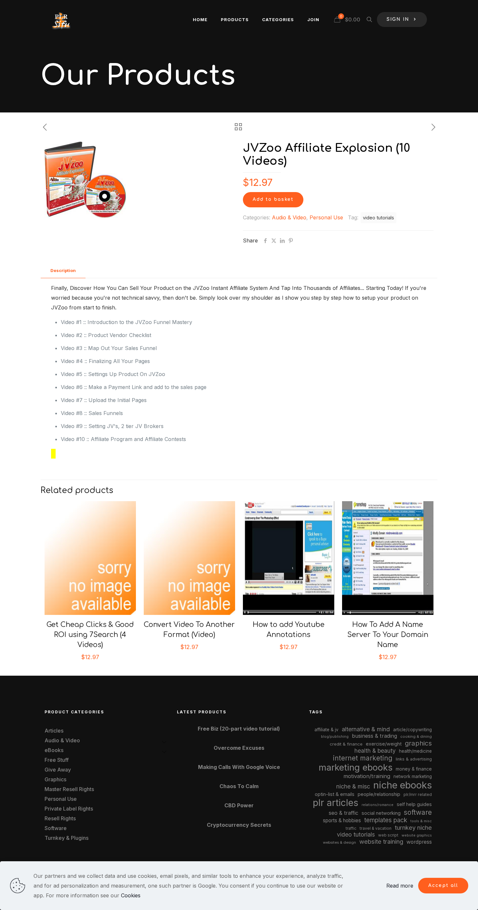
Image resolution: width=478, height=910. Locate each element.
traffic (351, 828)
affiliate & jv (326, 729)
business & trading (374, 736)
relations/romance (377, 804)
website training (381, 841)
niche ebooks (402, 785)
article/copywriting (412, 729)
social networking (381, 813)
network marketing (412, 776)
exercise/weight (384, 744)
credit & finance (346, 744)
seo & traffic (343, 813)
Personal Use (326, 217)
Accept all (443, 885)
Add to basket (273, 199)
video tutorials (378, 217)
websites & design (339, 842)
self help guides (414, 804)
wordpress (419, 842)
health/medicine (415, 751)
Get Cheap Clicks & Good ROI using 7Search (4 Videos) (90, 635)
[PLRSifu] (61, 19)
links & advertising (414, 759)
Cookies (130, 895)
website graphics (417, 835)
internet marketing (362, 758)
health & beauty (375, 750)
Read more (399, 885)
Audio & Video (289, 217)
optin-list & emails (334, 794)
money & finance (414, 769)
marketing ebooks (355, 767)
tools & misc (421, 821)
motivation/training (366, 776)
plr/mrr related (418, 794)
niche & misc (353, 786)
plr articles (335, 802)
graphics (418, 743)
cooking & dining (416, 736)
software (418, 812)
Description (63, 270)
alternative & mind (366, 729)
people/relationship (379, 794)
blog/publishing (335, 736)
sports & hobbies (342, 820)
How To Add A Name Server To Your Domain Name (387, 635)
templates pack (385, 820)
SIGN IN (398, 19)
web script (388, 835)
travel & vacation (376, 828)
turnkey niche (413, 827)
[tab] (63, 270)
